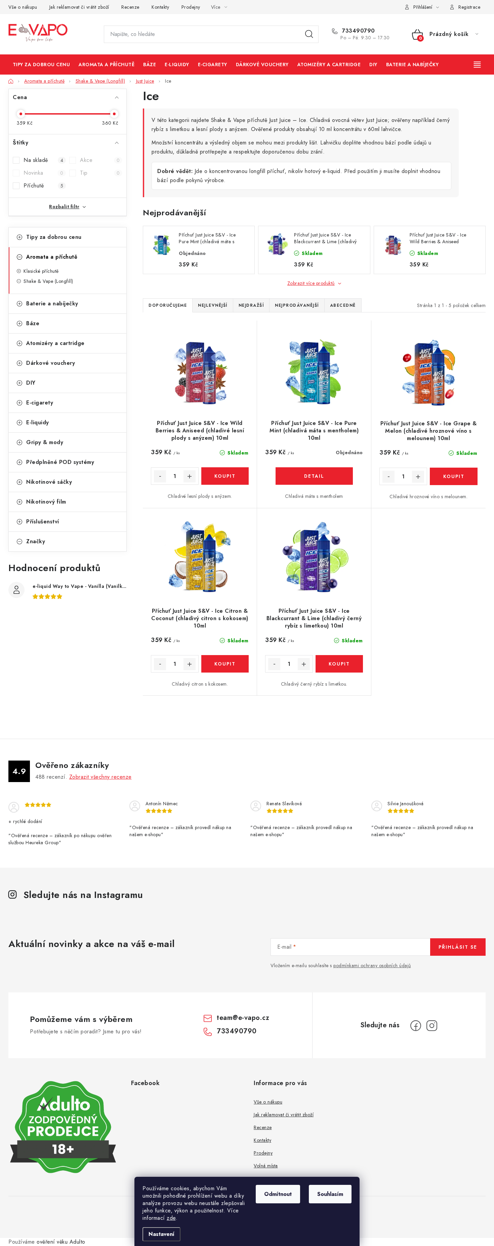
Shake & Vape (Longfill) (48, 281)
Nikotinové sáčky (49, 482)
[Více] (478, 64)
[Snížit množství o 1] (160, 476)
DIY (31, 383)
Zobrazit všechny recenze (100, 777)
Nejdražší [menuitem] (251, 305)
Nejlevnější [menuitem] (213, 305)
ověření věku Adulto (61, 1242)
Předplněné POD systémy (60, 462)
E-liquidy (37, 422)
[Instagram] (431, 1025)
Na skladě (43, 160)
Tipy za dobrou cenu (54, 237)
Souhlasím (330, 1194)
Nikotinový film (46, 502)
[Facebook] (415, 1025)
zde (171, 1218)
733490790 (357, 31)
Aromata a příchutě (51, 257)
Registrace (469, 7)
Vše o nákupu (22, 7)
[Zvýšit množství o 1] (189, 476)
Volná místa (266, 1165)
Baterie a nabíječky (52, 303)
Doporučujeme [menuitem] (168, 305)
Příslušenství (42, 521)
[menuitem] (41, 64)
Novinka (43, 173)
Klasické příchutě (41, 271)
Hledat (309, 34)
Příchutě (43, 185)
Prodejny (190, 7)
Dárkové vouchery (50, 363)
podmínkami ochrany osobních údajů (372, 965)
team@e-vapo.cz (243, 1018)
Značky (35, 541)
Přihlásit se (458, 947)
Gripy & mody (44, 442)
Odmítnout (278, 1194)
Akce (100, 160)
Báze (32, 323)
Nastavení (161, 1234)
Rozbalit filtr (64, 206)
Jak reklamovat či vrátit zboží (79, 7)
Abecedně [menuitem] (343, 305)
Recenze (130, 7)
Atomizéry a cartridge (55, 343)
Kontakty (160, 7)
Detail (314, 476)
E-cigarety (39, 402)
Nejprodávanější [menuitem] (297, 305)
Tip (100, 173)
